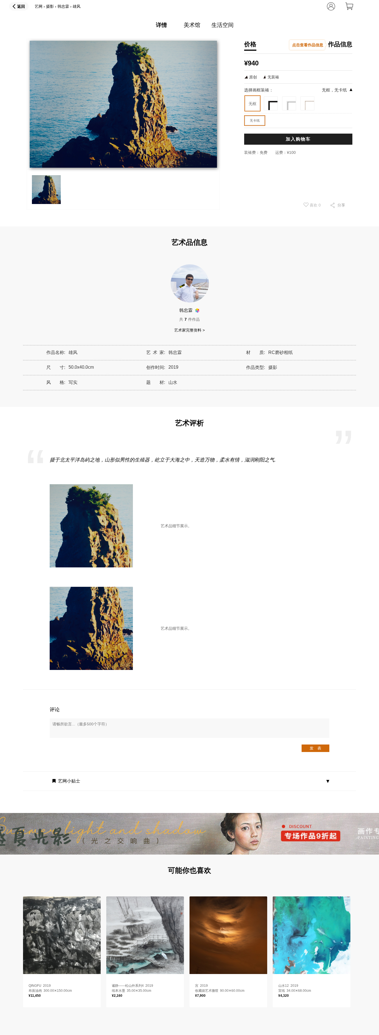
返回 (21, 6)
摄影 (50, 6)
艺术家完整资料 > (189, 330)
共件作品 (189, 319)
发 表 (315, 748)
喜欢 (315, 205)
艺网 (38, 6)
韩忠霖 (63, 6)
